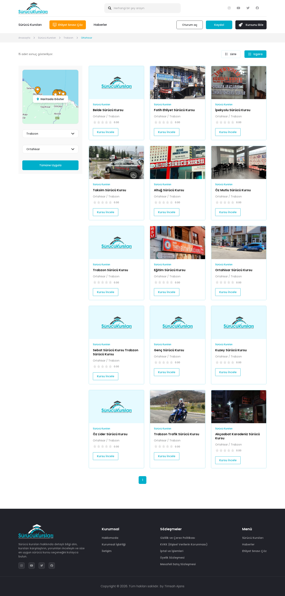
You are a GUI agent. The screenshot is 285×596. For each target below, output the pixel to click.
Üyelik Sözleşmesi (172, 558)
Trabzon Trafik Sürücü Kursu (176, 434)
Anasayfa (24, 37)
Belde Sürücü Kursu (108, 110)
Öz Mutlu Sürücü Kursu (233, 190)
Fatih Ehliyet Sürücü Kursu (174, 110)
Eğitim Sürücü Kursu (169, 270)
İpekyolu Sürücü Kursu (232, 110)
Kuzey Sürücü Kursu (231, 350)
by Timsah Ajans (172, 586)
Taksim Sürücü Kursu (109, 190)
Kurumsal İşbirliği (113, 544)
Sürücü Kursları (30, 24)
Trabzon (68, 37)
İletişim (106, 551)
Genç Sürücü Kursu (169, 350)
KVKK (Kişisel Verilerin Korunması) (183, 544)
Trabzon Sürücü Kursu (110, 270)
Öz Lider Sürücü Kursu (110, 434)
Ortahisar (86, 37)
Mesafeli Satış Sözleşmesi (178, 564)
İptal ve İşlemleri (171, 551)
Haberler (100, 24)
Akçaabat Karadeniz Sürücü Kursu (237, 436)
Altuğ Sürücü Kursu (169, 190)
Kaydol (219, 25)
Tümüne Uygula (50, 165)
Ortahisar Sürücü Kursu (233, 270)
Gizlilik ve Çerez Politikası (177, 538)
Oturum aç (189, 25)
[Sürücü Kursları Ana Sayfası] (33, 8)
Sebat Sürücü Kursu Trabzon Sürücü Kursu (115, 352)
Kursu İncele (105, 132)
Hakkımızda (110, 538)
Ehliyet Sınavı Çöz (254, 551)
